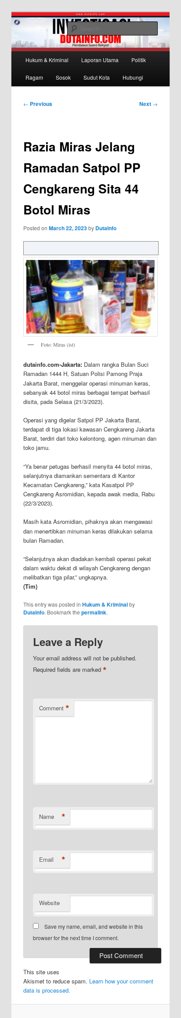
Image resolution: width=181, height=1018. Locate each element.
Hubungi (133, 77)
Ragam (34, 77)
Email (52, 860)
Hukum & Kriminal (47, 59)
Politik (138, 59)
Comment (54, 708)
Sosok (63, 77)
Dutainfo (105, 228)
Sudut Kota (96, 77)
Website (49, 903)
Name (52, 817)
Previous (37, 104)
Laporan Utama (100, 59)
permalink (93, 612)
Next (148, 104)
